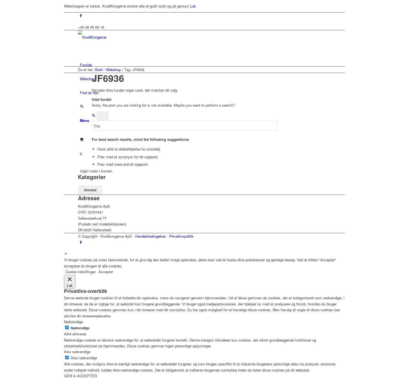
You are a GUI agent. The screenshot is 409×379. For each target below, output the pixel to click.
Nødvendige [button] (73, 321)
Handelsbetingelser (150, 236)
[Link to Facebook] (81, 15)
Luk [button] (193, 6)
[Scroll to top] (66, 254)
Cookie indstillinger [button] (80, 271)
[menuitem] (205, 65)
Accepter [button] (105, 271)
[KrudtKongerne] (119, 37)
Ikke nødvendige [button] (77, 351)
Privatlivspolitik (181, 236)
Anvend (90, 190)
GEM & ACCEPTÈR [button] (80, 375)
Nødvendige (80, 328)
